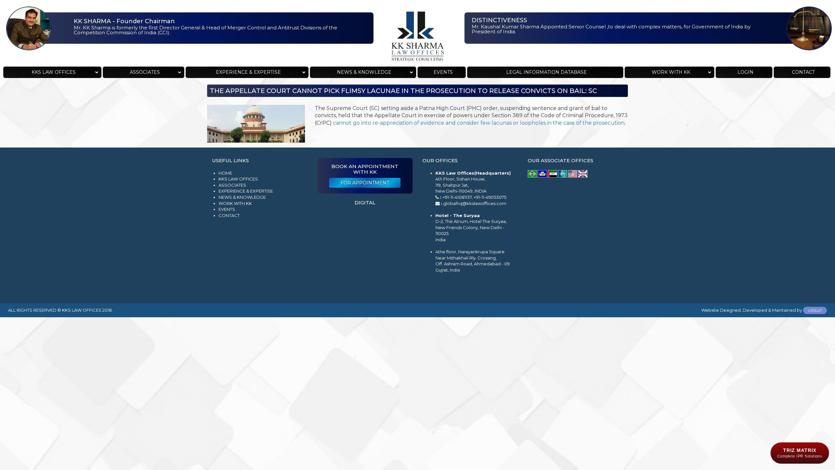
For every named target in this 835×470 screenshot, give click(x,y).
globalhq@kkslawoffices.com (474, 203)
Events (227, 209)
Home (225, 173)
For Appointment (365, 183)
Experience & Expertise (246, 191)
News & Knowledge (242, 197)
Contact (229, 215)
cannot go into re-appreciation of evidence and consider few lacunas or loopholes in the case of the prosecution (479, 123)
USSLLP (815, 310)
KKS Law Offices (238, 178)
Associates (232, 185)
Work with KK (235, 203)
